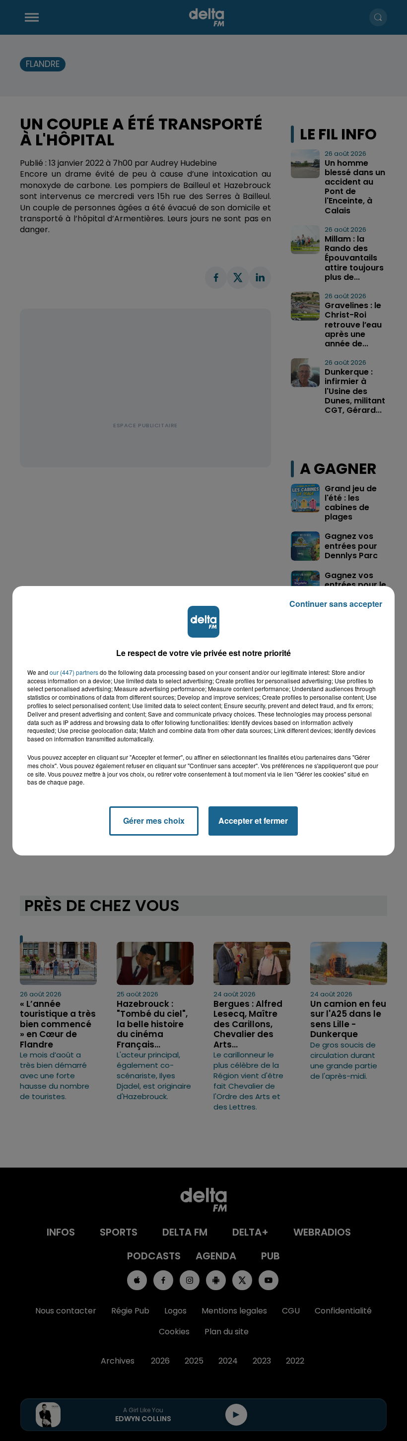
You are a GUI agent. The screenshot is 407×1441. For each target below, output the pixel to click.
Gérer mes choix (154, 820)
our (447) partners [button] (74, 672)
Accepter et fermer (253, 820)
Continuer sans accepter (335, 603)
